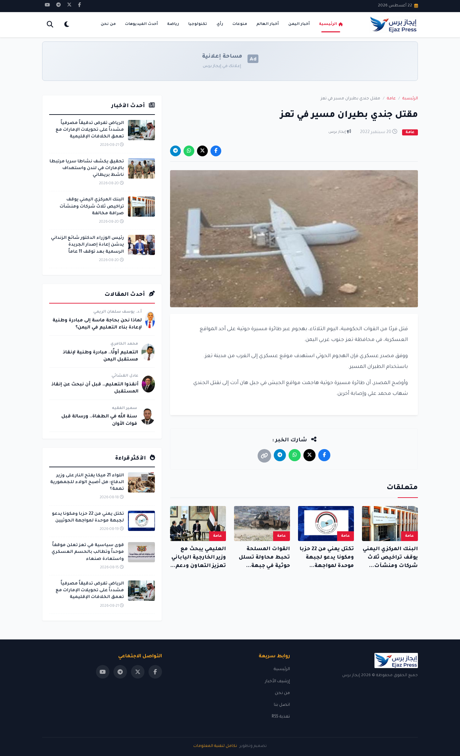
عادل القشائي (124, 376)
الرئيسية (328, 24)
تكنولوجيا (197, 24)
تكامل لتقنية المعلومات (215, 746)
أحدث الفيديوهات (141, 24)
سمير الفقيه (124, 408)
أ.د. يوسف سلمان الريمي (117, 312)
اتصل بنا (282, 705)
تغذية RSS (281, 717)
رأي (220, 24)
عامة (391, 98)
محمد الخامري (124, 344)
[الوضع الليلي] (66, 24)
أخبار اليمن (299, 24)
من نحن (108, 24)
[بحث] (50, 24)
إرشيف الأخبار (277, 681)
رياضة (173, 24)
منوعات (239, 24)
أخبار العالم (267, 24)
